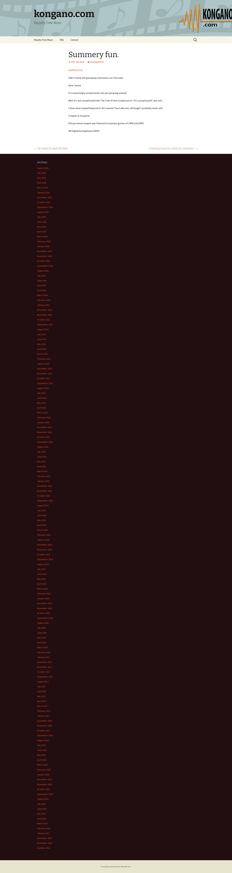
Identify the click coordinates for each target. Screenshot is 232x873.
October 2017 (43, 671)
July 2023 (41, 334)
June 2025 (42, 221)
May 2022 (41, 402)
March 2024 (42, 295)
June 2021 (42, 456)
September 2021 (45, 442)
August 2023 (43, 329)
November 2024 (44, 256)
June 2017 (42, 691)
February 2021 (44, 476)
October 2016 (43, 730)
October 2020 (43, 495)
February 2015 (44, 828)
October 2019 (43, 554)
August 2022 (43, 388)
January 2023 (43, 363)
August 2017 (43, 681)
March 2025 (42, 236)
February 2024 (44, 300)
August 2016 (43, 740)
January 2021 (43, 481)
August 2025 (43, 212)
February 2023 (44, 358)
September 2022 (45, 383)
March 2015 (42, 823)
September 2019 (45, 559)
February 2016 (44, 769)
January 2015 (43, 833)
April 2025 (41, 231)
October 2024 (43, 261)
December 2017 (44, 662)
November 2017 (44, 667)
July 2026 (41, 173)
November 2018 (44, 608)
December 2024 (44, 251)
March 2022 (42, 412)
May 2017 (41, 696)
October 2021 (43, 437)
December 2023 (44, 309)
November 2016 (44, 725)
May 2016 (41, 755)
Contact (74, 39)
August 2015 (43, 799)
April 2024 (41, 290)
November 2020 (44, 490)
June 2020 (42, 515)
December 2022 (44, 368)
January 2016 (43, 774)
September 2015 (45, 794)
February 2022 (44, 417)
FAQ (62, 39)
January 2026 (43, 192)
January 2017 (43, 715)
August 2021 (43, 446)
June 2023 (42, 339)
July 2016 (41, 745)
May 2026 (41, 177)
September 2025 (45, 207)
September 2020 (45, 500)
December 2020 (44, 486)
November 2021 (44, 432)
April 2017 (41, 701)
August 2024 (43, 270)
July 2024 (41, 275)
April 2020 (41, 525)
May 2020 (41, 520)
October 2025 (43, 202)
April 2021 (41, 466)
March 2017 (42, 706)
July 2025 (41, 217)
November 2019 (44, 549)
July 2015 (41, 803)
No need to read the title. (51, 148)
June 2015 (42, 808)
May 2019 (41, 578)
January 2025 (43, 246)
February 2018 (44, 652)
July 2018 (41, 627)
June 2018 (42, 632)
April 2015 (41, 818)
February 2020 (44, 534)
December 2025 (44, 197)
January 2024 (43, 305)
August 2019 (43, 564)
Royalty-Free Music (43, 39)
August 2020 (43, 505)
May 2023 (41, 344)
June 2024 (42, 280)
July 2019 (41, 569)
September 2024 (45, 265)
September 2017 (45, 676)
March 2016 (42, 764)
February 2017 (44, 711)
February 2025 (44, 241)
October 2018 (43, 613)
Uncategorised (97, 61)
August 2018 (43, 622)
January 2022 (43, 422)
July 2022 (41, 393)
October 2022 (43, 378)
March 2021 (42, 471)
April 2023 (41, 349)
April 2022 (41, 407)
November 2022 (44, 373)
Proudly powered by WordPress (116, 866)
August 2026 (43, 168)
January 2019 (43, 598)
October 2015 (43, 789)
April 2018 (41, 642)
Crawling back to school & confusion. (173, 148)
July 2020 (41, 510)
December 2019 (44, 544)
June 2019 (42, 574)
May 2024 (41, 285)
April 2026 (41, 182)
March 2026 (42, 187)
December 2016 (44, 720)
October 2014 (43, 847)
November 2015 (44, 784)
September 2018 (45, 618)
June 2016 (42, 750)
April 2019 (41, 583)
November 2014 (44, 843)
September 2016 (45, 735)
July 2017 (41, 686)
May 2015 (41, 813)
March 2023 (42, 353)
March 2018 (42, 647)
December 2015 (44, 779)
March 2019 (42, 588)
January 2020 (43, 539)
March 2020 (42, 530)
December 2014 (44, 838)
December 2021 (44, 427)
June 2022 (42, 398)
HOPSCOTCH (75, 70)
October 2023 (43, 319)
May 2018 (41, 637)
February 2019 (44, 593)
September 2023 (45, 324)
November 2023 (44, 314)
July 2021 (41, 451)
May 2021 (41, 461)
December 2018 (44, 603)
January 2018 (43, 657)
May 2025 (41, 226)
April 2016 (41, 759)
